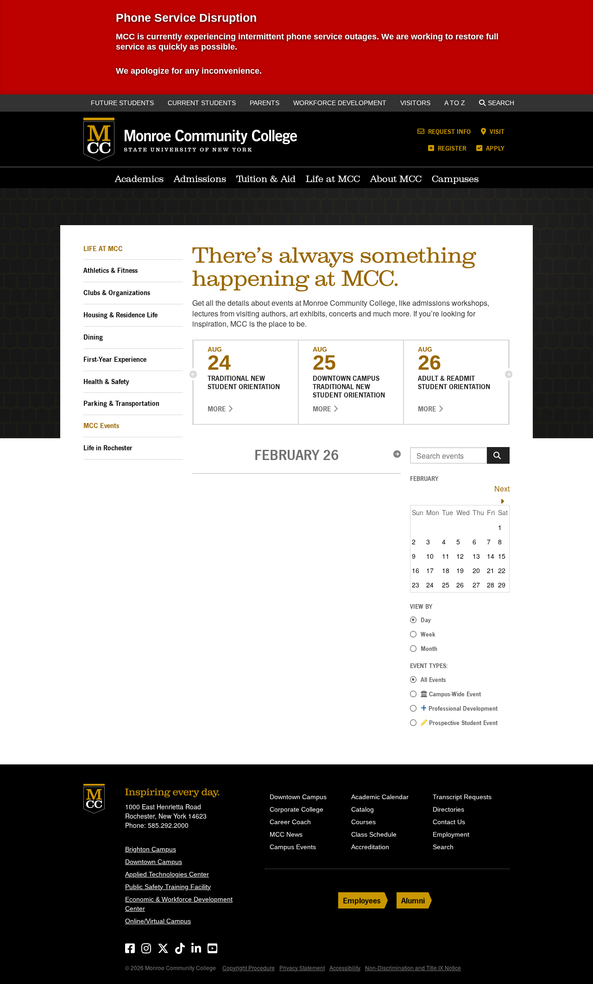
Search (501, 103)
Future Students (122, 103)
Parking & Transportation (121, 403)
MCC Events (101, 425)
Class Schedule (374, 834)
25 (445, 584)
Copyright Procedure (248, 967)
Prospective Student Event (462, 722)
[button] (193, 374)
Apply (494, 148)
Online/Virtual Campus (158, 921)
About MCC (396, 178)
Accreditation (370, 847)
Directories (448, 809)
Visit (496, 131)
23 (415, 584)
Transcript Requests (462, 797)
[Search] (498, 455)
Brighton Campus (150, 849)
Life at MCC (333, 178)
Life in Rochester (107, 447)
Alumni (413, 900)
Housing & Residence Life (120, 314)
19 (460, 570)
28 (490, 584)
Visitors (415, 103)
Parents (264, 103)
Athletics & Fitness (110, 270)
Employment (451, 834)
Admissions (200, 178)
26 (460, 584)
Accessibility (344, 967)
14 (490, 556)
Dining (93, 337)
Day (426, 620)
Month (429, 648)
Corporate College (296, 809)
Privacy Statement (302, 967)
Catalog (362, 809)
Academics (139, 178)
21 (490, 570)
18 (445, 570)
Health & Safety (106, 381)
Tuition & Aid (266, 178)
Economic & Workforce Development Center (179, 904)
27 (476, 584)
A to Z (454, 103)
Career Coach (290, 822)
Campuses (455, 178)
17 (430, 570)
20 (476, 570)
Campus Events (293, 847)
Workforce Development (339, 103)
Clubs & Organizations (116, 292)
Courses (363, 822)
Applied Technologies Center (167, 874)
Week (428, 634)
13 (476, 556)
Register (451, 148)
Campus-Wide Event (454, 694)
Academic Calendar (380, 797)
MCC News (286, 834)
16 (415, 570)
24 (430, 584)
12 (460, 556)
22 (501, 570)
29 (501, 584)
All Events (433, 679)
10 (430, 556)
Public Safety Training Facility (168, 886)
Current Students (202, 103)
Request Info (448, 131)
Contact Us (449, 822)
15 (501, 556)
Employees (362, 900)
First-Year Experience (114, 359)
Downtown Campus (153, 861)
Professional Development (462, 708)
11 (445, 556)
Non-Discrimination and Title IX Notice (413, 967)
